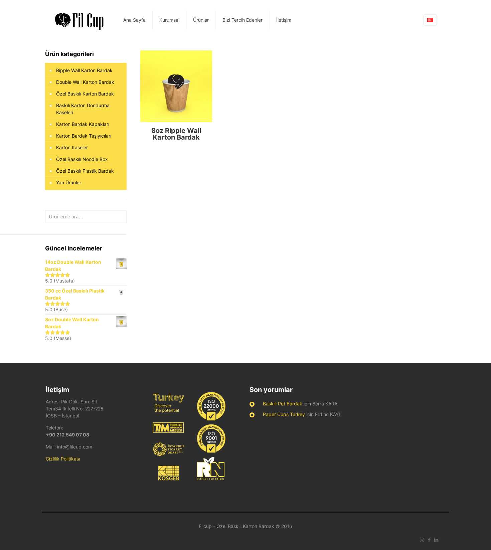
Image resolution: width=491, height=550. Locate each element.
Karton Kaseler (72, 147)
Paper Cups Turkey (284, 414)
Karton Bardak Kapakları (82, 124)
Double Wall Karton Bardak (85, 82)
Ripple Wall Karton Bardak (84, 70)
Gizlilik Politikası (63, 459)
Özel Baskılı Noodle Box (82, 159)
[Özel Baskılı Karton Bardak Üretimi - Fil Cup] (79, 20)
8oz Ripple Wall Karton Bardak (176, 134)
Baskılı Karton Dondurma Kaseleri (83, 109)
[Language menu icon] (430, 20)
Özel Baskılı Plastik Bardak (85, 171)
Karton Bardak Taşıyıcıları (83, 136)
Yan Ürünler (68, 182)
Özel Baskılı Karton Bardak (85, 94)
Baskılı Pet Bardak (282, 403)
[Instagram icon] (422, 540)
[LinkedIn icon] (436, 540)
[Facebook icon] (429, 540)
